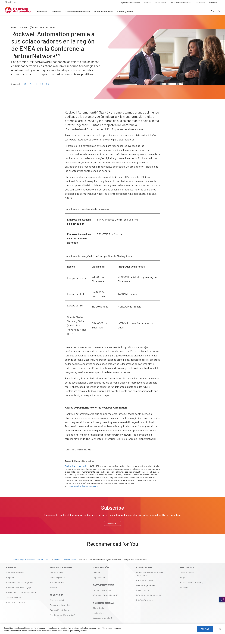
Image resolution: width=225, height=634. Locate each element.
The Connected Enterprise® (62, 615)
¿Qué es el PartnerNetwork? (105, 595)
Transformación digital (60, 605)
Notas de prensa (57, 578)
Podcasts (184, 587)
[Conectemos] (222, 599)
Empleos (10, 578)
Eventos (53, 587)
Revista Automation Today (191, 583)
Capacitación (99, 578)
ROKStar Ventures (144, 600)
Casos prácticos (187, 573)
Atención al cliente (144, 580)
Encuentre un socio (102, 590)
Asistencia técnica (103, 12)
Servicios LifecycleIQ (102, 618)
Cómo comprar (143, 590)
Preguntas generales (145, 585)
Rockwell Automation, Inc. (77, 466)
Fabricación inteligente (60, 610)
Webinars (97, 573)
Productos (41, 12)
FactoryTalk (98, 613)
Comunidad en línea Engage (19, 587)
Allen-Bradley (99, 608)
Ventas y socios (125, 12)
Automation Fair (57, 583)
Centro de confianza (15, 602)
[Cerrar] (220, 629)
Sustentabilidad (13, 597)
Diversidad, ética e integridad (19, 583)
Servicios (56, 12)
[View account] (218, 11)
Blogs (182, 578)
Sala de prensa (56, 573)
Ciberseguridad (57, 600)
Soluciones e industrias (77, 12)
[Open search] (212, 11)
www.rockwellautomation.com (84, 486)
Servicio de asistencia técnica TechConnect (149, 574)
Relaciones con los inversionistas (21, 592)
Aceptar (205, 629)
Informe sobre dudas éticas (148, 595)
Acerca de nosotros (15, 573)
